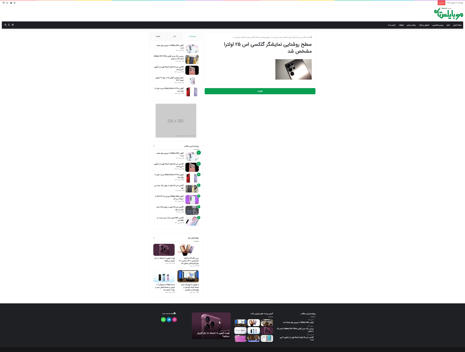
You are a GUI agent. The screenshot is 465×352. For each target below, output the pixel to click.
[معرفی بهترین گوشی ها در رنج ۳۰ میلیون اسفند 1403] (192, 81)
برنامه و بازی (411, 25)
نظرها (158, 36)
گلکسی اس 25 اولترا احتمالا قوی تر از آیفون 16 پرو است (169, 68)
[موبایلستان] (448, 14)
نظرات (260, 91)
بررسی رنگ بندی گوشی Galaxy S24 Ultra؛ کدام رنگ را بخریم (169, 57)
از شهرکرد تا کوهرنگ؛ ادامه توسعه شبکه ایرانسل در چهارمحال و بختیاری (190, 287)
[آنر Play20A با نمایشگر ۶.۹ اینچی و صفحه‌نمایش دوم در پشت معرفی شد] (164, 276)
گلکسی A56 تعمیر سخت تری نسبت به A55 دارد (170, 219)
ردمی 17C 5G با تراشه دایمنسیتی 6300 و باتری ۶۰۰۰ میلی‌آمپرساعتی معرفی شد (189, 261)
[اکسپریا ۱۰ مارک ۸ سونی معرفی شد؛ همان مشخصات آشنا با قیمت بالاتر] (267, 338)
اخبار (448, 25)
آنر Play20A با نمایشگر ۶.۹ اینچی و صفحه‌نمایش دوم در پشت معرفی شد (165, 287)
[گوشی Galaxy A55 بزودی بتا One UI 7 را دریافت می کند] (192, 199)
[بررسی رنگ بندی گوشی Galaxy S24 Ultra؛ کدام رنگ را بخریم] (192, 59)
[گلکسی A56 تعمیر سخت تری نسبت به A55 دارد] (192, 221)
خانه (308, 37)
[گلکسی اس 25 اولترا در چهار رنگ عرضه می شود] (192, 188)
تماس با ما (391, 25)
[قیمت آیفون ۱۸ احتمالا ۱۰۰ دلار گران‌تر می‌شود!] (164, 250)
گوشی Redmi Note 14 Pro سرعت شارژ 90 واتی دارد (169, 89)
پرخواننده (192, 36)
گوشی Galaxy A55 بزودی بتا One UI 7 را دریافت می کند (169, 197)
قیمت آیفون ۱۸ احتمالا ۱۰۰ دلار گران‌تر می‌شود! (164, 259)
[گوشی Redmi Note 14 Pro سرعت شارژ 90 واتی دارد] (192, 91)
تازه (174, 36)
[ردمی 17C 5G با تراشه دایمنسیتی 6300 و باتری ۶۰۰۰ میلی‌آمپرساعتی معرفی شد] (188, 250)
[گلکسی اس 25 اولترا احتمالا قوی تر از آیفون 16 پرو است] (192, 70)
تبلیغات (401, 25)
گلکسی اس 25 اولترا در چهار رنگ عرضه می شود (169, 186)
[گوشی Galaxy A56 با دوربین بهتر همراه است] (192, 48)
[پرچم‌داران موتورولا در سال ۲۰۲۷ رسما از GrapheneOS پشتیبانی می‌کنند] (240, 330)
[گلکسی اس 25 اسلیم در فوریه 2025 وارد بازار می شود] (192, 210)
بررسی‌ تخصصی (437, 25)
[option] (211, 325)
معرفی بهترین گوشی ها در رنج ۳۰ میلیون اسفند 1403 (169, 79)
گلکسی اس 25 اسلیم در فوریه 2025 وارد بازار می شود (170, 208)
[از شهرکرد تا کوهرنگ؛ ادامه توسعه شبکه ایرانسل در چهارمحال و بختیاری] (188, 276)
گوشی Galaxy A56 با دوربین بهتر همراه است (170, 46)
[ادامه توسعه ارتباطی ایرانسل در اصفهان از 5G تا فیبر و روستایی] (254, 338)
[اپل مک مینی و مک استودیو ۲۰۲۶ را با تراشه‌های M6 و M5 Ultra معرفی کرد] (267, 322)
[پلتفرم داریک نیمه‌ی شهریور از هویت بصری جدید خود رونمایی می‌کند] (240, 338)
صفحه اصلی (457, 25)
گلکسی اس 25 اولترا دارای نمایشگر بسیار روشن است (288, 37)
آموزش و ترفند (424, 25)
